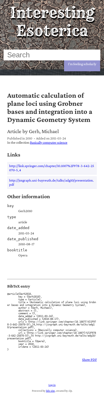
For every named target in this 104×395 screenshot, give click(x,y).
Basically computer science (48, 142)
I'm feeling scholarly (82, 64)
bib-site (50, 390)
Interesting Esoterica (52, 22)
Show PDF (89, 359)
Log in (52, 384)
